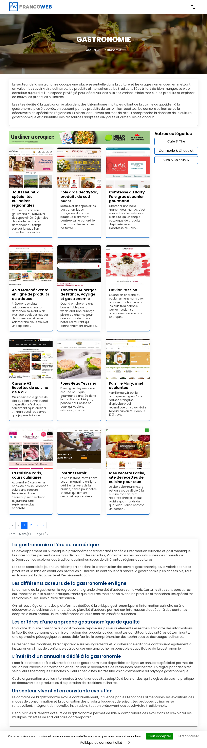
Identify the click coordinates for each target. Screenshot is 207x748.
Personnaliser (188, 736)
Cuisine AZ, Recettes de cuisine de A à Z (30, 388)
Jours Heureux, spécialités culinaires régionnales (26, 199)
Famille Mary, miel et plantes (126, 385)
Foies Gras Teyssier (78, 383)
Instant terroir (73, 473)
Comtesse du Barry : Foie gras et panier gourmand (127, 196)
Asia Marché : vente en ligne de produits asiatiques (30, 294)
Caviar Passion (123, 289)
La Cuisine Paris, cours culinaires (27, 475)
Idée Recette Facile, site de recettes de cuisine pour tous (127, 477)
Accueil (91, 50)
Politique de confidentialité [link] (101, 742)
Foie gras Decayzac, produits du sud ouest (79, 196)
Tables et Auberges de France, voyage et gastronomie (78, 294)
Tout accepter (159, 736)
